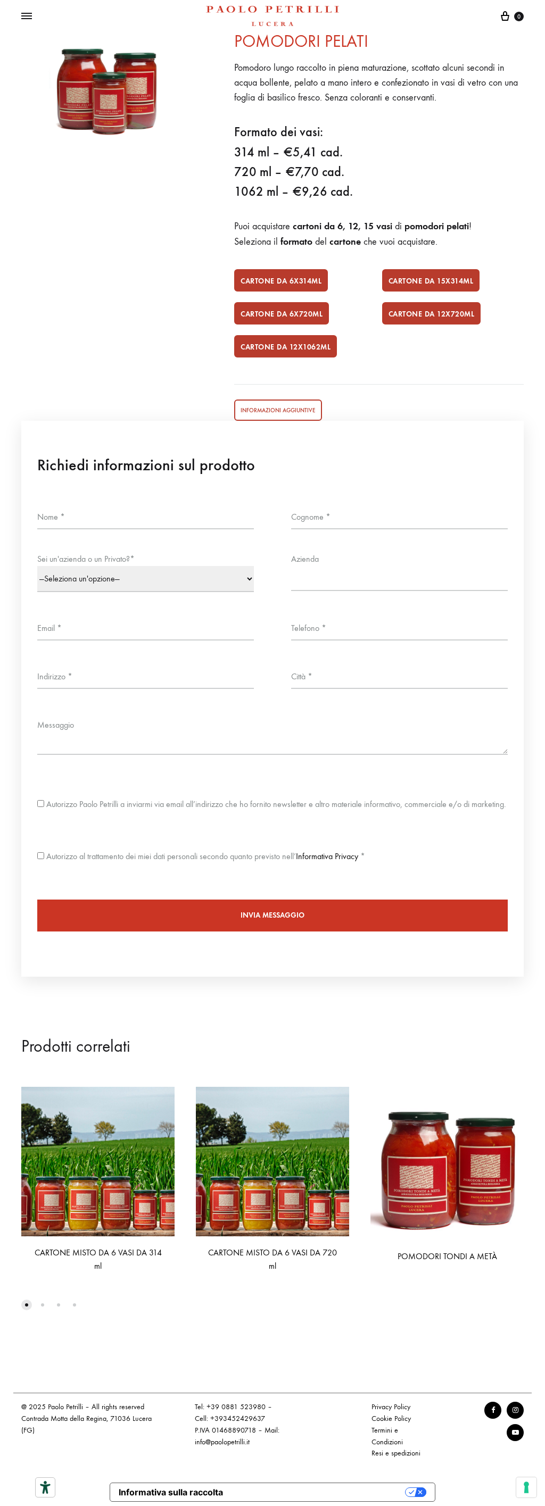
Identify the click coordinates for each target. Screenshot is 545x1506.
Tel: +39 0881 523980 (230, 1406)
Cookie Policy (391, 1418)
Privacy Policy (390, 1406)
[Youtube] (515, 1432)
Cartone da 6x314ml (281, 281)
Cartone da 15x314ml (431, 281)
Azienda (305, 559)
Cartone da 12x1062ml (286, 347)
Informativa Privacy (327, 856)
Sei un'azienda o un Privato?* (86, 559)
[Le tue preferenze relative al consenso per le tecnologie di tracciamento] (526, 1487)
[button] (26, 1305)
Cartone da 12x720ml (432, 314)
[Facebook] (492, 1410)
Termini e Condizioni (387, 1436)
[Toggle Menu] (26, 16)
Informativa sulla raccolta (171, 1492)
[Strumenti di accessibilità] (45, 1487)
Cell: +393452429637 (230, 1418)
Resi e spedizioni (395, 1453)
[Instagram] (515, 1410)
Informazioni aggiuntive (278, 410)
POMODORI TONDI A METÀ (447, 1256)
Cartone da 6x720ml (282, 314)
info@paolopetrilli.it (222, 1441)
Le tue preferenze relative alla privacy (319, 1492)
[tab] (278, 410)
